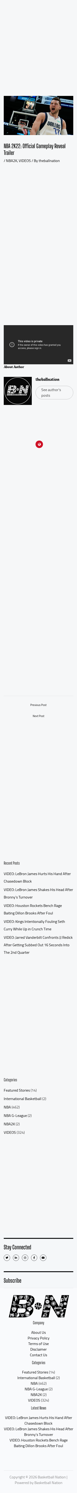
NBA (7, 1107)
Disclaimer (38, 1349)
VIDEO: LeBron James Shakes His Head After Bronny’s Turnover (38, 1431)
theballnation (47, 379)
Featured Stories (17, 1090)
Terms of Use (38, 1343)
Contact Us (38, 1354)
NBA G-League (15, 1115)
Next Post (38, 716)
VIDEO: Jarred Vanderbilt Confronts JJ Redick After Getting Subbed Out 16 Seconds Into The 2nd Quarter (38, 945)
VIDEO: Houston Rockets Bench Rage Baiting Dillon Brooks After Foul (39, 1443)
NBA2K (9, 1123)
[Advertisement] (38, 40)
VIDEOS (10, 1132)
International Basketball (22, 1098)
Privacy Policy (39, 1338)
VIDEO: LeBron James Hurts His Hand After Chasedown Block (38, 1420)
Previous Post (38, 705)
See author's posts (51, 392)
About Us (38, 1332)
